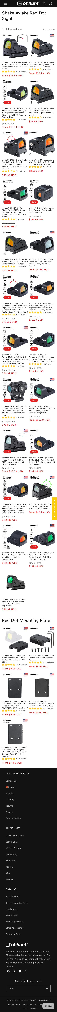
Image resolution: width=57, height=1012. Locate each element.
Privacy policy (14, 1004)
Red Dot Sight (12, 896)
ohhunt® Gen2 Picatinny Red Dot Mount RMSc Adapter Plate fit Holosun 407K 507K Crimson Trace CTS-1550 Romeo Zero (14, 751)
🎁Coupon (10, 787)
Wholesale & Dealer (15, 835)
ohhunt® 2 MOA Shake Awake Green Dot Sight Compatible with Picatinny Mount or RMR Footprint (41, 262)
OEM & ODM (11, 842)
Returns (9, 806)
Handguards (12, 909)
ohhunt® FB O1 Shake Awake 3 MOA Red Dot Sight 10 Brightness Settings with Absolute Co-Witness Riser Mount (14, 410)
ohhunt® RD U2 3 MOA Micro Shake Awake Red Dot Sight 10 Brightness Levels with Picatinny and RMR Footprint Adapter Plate (14, 112)
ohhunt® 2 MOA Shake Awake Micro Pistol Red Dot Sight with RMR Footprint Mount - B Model (41, 111)
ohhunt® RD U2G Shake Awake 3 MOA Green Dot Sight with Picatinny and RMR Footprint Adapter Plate (42, 409)
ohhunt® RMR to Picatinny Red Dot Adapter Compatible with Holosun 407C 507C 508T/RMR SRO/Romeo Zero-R (15, 705)
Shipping (10, 793)
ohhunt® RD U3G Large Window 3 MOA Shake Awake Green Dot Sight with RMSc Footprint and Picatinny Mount (42, 358)
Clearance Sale (13, 934)
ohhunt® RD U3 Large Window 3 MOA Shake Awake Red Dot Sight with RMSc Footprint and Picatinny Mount (42, 461)
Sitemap (10, 879)
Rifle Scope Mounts (15, 921)
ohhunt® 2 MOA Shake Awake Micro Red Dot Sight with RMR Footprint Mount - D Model (42, 162)
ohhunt (17, 1000)
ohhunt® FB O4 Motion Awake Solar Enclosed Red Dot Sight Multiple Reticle (41, 210)
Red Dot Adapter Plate (17, 903)
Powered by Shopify (28, 1000)
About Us (10, 867)
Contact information (30, 1009)
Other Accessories (14, 928)
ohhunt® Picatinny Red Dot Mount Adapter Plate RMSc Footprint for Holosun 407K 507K (13, 658)
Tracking (10, 799)
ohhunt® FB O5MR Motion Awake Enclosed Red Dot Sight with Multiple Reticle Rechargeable (15, 556)
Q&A (8, 873)
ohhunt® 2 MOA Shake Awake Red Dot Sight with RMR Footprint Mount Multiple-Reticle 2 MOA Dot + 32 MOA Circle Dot (14, 164)
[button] (5, 3)
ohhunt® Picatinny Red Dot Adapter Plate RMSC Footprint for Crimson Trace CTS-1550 (41, 704)
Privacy (9, 812)
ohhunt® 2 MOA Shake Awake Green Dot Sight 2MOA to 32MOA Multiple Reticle (41, 506)
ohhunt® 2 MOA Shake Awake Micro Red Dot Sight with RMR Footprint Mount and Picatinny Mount (15, 65)
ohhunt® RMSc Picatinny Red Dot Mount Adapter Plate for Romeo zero (41, 657)
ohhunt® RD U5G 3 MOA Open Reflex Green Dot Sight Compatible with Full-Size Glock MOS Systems (41, 556)
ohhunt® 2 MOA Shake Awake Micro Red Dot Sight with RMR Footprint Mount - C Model (15, 261)
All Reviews (11, 860)
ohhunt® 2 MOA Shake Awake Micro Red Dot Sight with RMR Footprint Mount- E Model (42, 64)
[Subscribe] (47, 988)
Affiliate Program (14, 848)
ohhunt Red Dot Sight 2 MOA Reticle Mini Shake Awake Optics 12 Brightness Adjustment (14, 602)
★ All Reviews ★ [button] (54, 509)
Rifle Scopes (12, 915)
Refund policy (44, 1000)
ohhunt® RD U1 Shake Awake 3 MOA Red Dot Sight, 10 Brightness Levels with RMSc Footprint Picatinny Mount (41, 306)
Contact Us (11, 781)
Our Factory (11, 854)
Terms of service (29, 1004)
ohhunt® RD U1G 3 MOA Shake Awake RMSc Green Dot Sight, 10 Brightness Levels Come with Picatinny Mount (14, 212)
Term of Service (13, 818)
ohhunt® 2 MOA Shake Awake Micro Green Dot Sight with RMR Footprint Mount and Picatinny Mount (14, 461)
